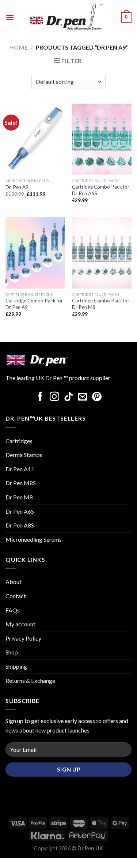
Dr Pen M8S (20, 482)
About (13, 581)
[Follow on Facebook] (40, 397)
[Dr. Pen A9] (35, 139)
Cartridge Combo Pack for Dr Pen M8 (100, 304)
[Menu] (9, 17)
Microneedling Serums (33, 539)
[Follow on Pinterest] (97, 397)
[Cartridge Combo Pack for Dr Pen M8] (102, 252)
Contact (15, 595)
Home (18, 47)
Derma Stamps (23, 454)
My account (20, 624)
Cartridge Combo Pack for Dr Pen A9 (34, 304)
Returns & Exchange (30, 680)
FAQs (12, 610)
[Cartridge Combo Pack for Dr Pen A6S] (102, 139)
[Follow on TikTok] (68, 397)
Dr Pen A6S (19, 511)
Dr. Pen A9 (16, 187)
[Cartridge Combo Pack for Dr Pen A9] (35, 252)
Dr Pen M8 (19, 497)
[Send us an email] (82, 397)
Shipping (16, 666)
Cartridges (19, 440)
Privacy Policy (23, 638)
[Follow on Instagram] (54, 397)
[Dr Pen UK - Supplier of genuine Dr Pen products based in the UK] (68, 17)
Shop (11, 652)
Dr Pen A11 (19, 468)
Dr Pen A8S (19, 525)
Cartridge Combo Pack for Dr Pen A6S (100, 190)
